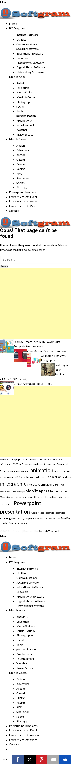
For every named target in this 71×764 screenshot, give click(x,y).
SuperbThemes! (49, 531)
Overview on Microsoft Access (46, 351)
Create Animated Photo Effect (33, 383)
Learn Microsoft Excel (23, 196)
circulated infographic (17, 477)
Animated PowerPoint (19, 471)
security (20, 518)
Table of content (52, 518)
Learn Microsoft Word (23, 206)
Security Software (27, 48)
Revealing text (8, 518)
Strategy (21, 187)
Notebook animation (24, 497)
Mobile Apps (17, 76)
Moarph (21, 491)
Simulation (22, 178)
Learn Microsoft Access (24, 201)
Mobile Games (18, 139)
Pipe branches (6, 504)
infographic (13, 483)
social (20, 106)
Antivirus (22, 83)
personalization (26, 115)
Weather (21, 129)
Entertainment (25, 125)
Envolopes (66, 477)
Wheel (24, 523)
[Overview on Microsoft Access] (20, 355)
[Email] (53, 759)
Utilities (21, 39)
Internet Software (27, 34)
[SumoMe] (65, 759)
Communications (27, 44)
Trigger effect (13, 523)
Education (22, 87)
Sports (20, 182)
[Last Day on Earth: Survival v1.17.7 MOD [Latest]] (48, 369)
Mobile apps (36, 490)
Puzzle (20, 164)
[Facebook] (18, 759)
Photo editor (50, 497)
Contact (14, 210)
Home (13, 23)
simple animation (34, 518)
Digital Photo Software (30, 67)
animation (41, 470)
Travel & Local (25, 134)
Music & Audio (25, 97)
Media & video (25, 92)
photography (63, 497)
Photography (24, 102)
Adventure (22, 150)
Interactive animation (39, 484)
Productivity (24, 120)
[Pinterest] (41, 759)
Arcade (20, 154)
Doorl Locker (36, 477)
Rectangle (49, 513)
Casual (20, 159)
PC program (38, 497)
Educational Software (29, 53)
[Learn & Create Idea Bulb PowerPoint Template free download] (7, 345)
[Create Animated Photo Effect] (7, 387)
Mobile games (58, 491)
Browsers (22, 58)
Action (20, 145)
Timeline (65, 518)
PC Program (17, 28)
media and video (8, 491)
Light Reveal (58, 485)
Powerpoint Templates (23, 192)
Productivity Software (30, 62)
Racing (20, 168)
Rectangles (60, 513)
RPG (19, 173)
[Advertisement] (35, 303)
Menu (3, 2)
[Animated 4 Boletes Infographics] (34, 359)
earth (44, 477)
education (55, 477)
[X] (30, 759)
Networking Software (30, 72)
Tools (19, 111)
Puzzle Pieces (37, 512)
